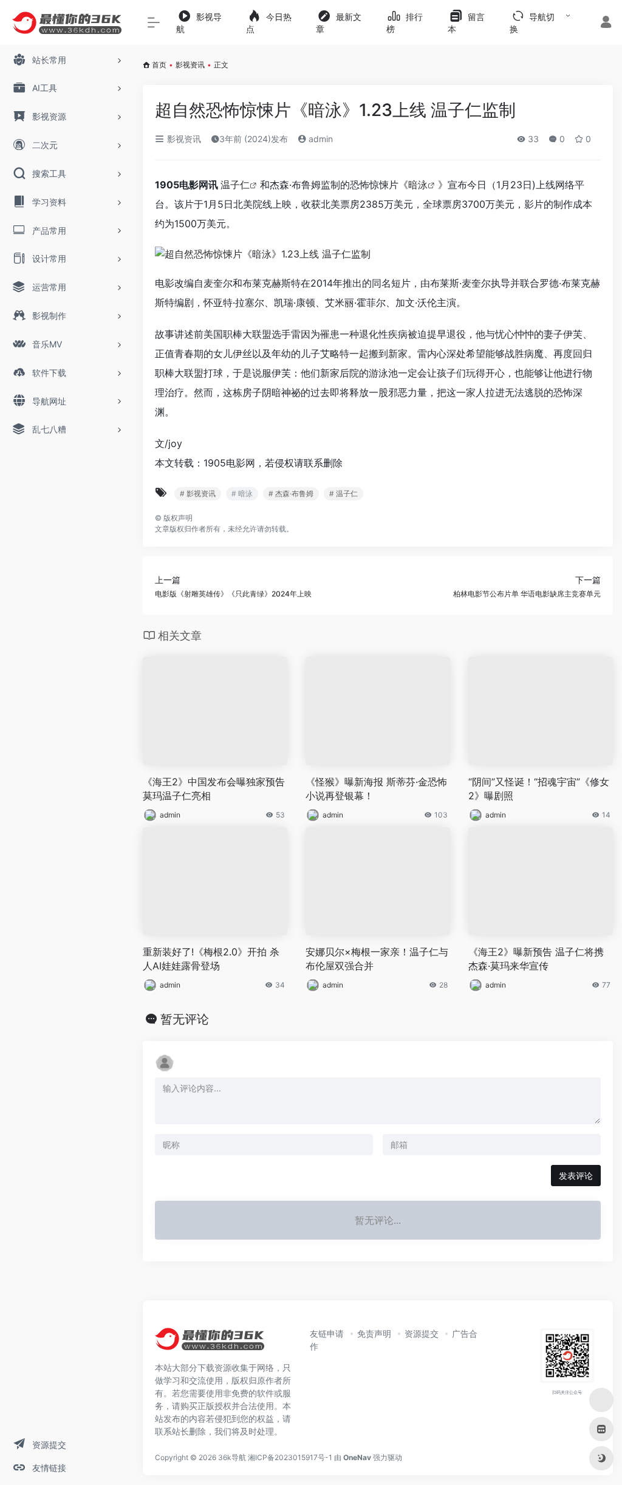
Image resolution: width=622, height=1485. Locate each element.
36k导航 (232, 1457)
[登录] (606, 23)
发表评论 (576, 1175)
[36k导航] (209, 1343)
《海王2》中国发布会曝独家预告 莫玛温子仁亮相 (214, 789)
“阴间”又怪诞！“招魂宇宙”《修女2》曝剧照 (538, 789)
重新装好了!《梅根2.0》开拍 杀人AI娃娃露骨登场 (211, 959)
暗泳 (418, 185)
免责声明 (374, 1333)
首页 (159, 64)
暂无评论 (184, 1019)
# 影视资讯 (198, 493)
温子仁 (235, 185)
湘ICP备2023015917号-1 (290, 1457)
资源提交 (422, 1333)
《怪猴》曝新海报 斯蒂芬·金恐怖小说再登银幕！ (376, 789)
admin (319, 139)
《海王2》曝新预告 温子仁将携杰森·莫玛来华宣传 (536, 959)
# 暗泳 (242, 493)
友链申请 (327, 1333)
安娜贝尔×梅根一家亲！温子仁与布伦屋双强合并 (377, 959)
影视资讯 (190, 64)
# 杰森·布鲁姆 (290, 493)
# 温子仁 (343, 493)
